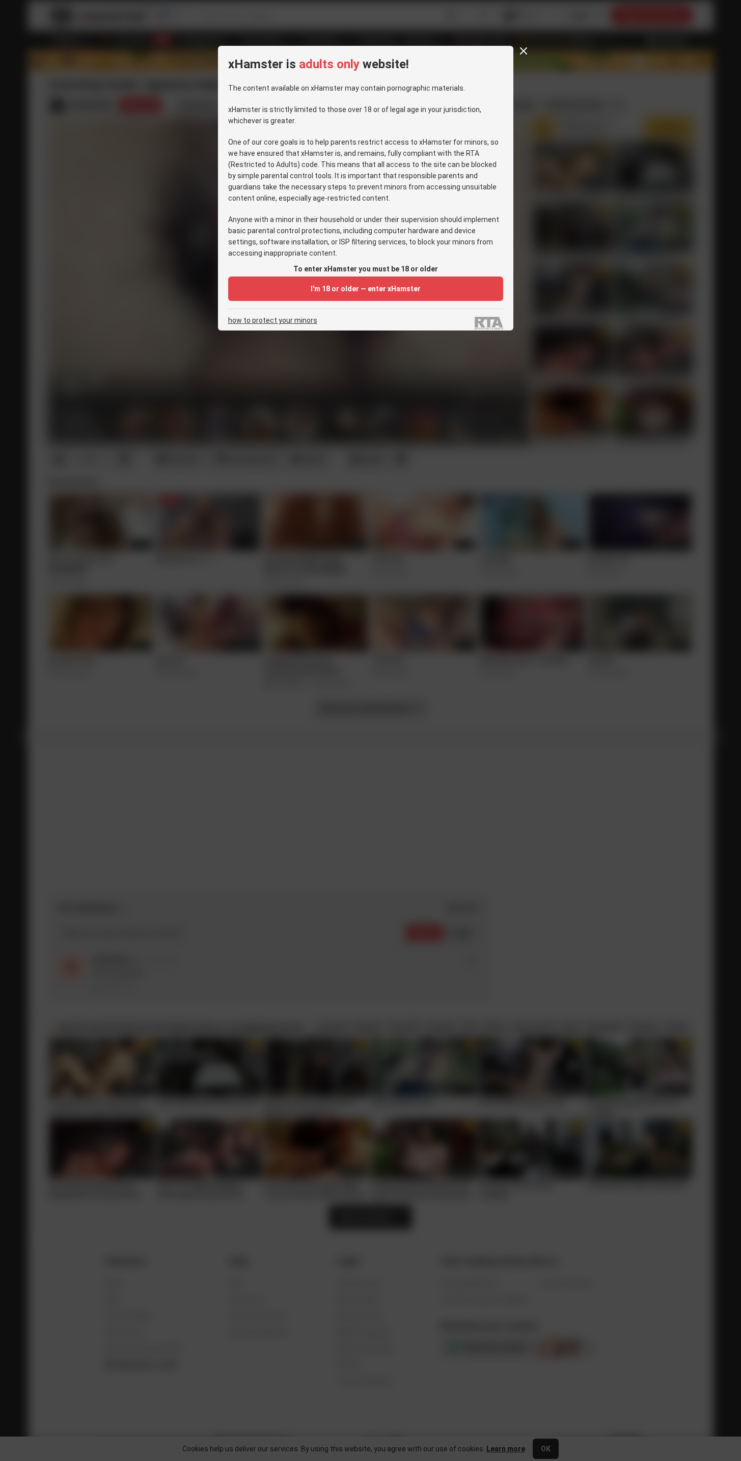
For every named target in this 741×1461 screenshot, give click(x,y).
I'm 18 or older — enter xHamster (366, 289)
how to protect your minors (272, 320)
